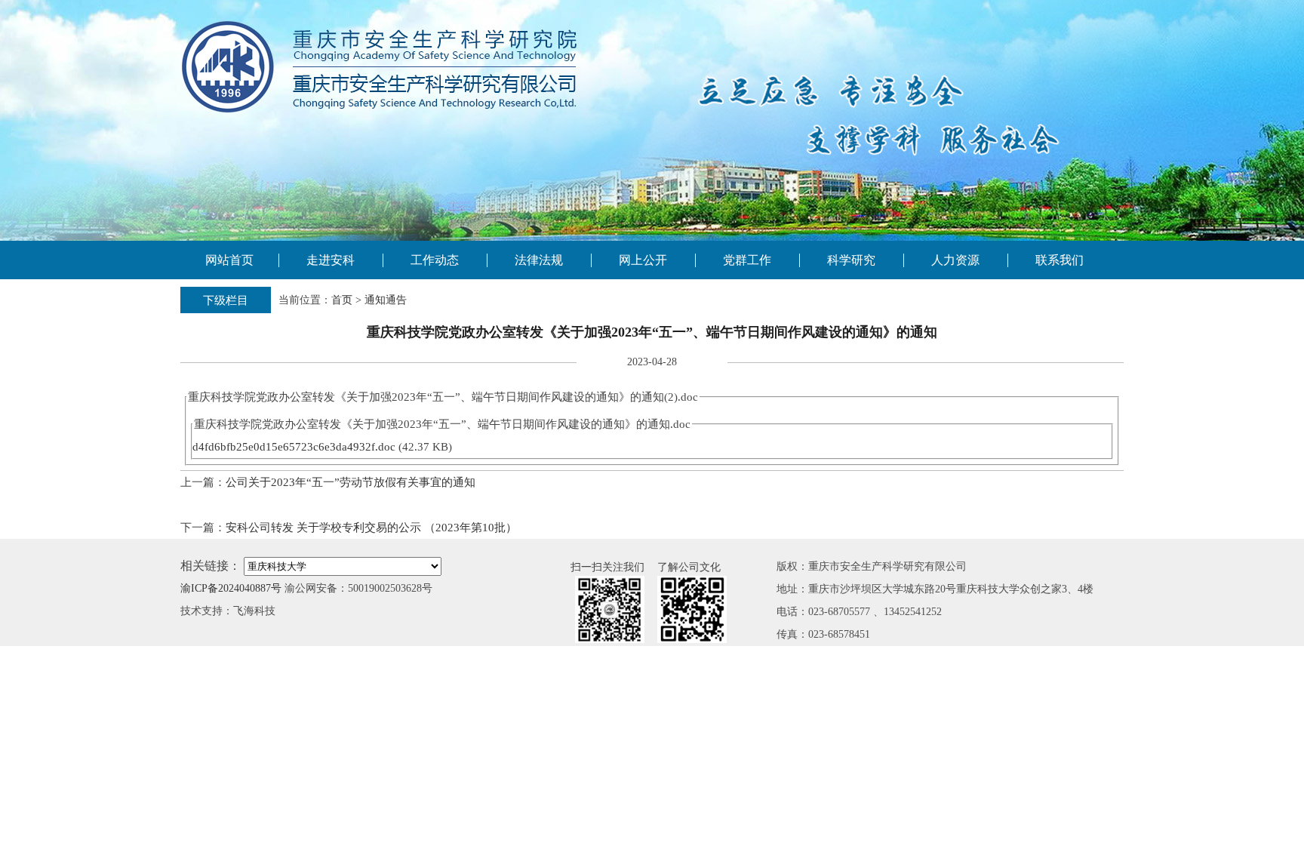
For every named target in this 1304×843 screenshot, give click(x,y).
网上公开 (643, 260)
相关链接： (210, 565)
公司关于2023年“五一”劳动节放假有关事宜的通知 (350, 482)
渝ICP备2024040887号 (230, 588)
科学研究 (851, 260)
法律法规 (539, 260)
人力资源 (955, 260)
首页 (341, 300)
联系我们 (1059, 260)
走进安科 (330, 260)
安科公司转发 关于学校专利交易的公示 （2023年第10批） (371, 527)
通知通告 (385, 300)
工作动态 (435, 260)
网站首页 (229, 260)
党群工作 (747, 260)
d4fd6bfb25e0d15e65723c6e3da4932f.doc (293, 447)
